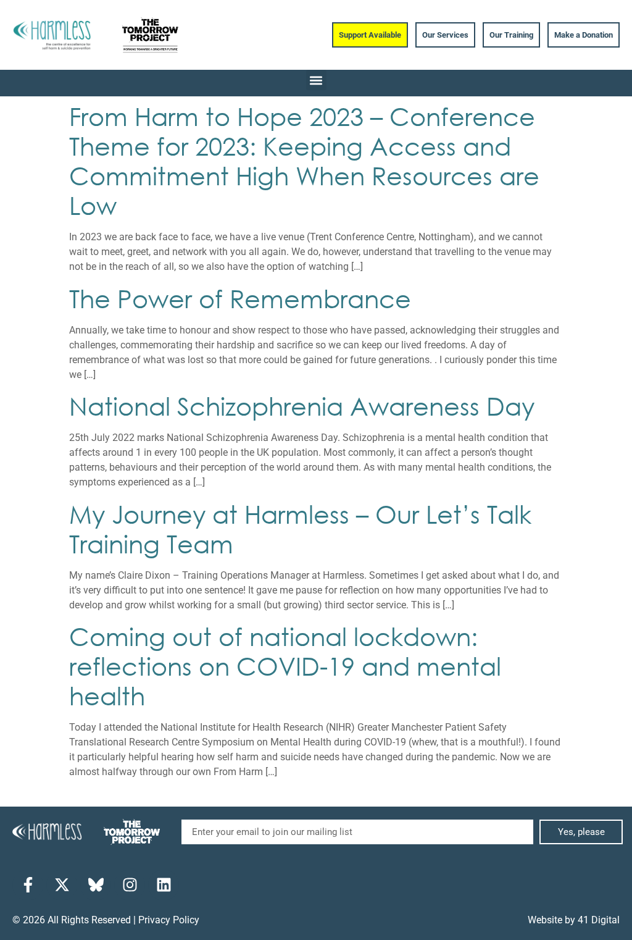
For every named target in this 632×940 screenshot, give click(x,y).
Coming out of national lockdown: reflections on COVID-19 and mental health (285, 665)
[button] (316, 80)
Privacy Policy (168, 920)
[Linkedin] (163, 885)
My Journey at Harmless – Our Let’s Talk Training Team (300, 528)
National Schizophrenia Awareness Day (301, 405)
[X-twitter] (61, 885)
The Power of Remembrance (240, 298)
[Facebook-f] (27, 885)
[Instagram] (129, 885)
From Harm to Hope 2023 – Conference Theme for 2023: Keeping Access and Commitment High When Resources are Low (304, 160)
